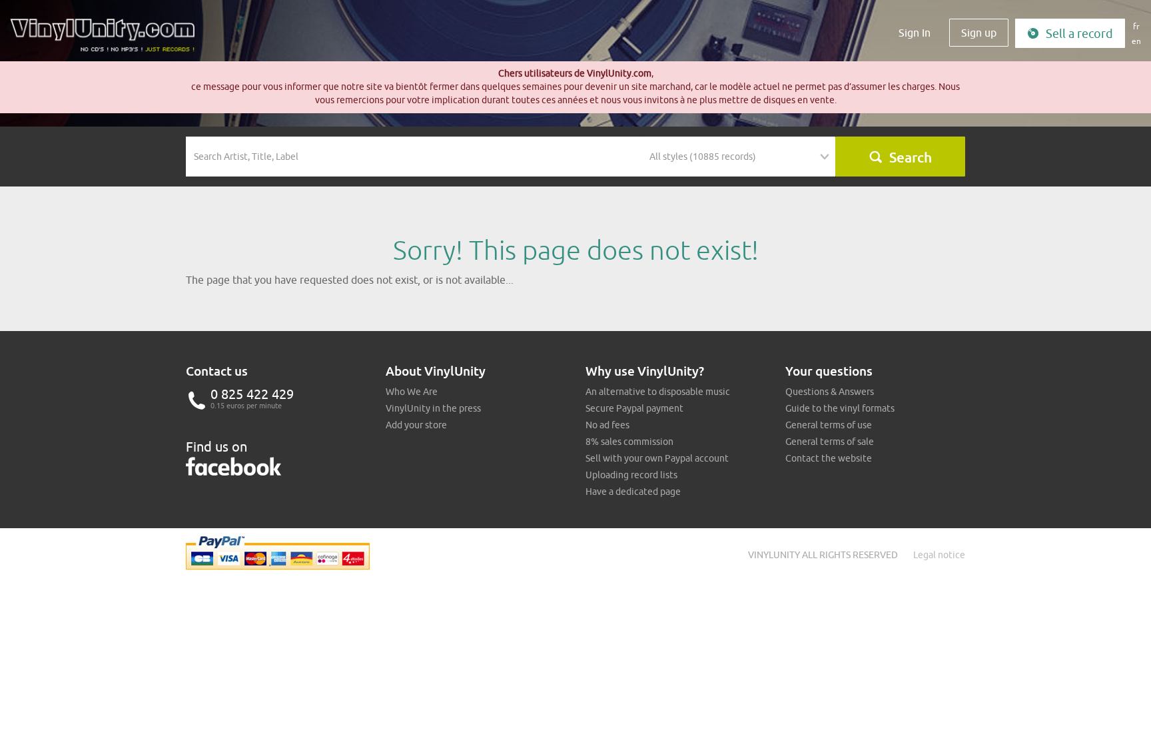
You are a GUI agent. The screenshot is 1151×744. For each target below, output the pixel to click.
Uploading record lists (631, 475)
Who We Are (412, 391)
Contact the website (828, 458)
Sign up (978, 33)
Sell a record (1079, 34)
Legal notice (939, 555)
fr (1136, 26)
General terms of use (828, 425)
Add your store (416, 425)
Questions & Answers (829, 391)
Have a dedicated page (633, 491)
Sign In (915, 33)
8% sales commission (629, 441)
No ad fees (607, 425)
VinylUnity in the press (433, 408)
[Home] (107, 40)
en (1136, 41)
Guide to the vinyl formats (840, 408)
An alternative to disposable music (657, 391)
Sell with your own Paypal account (657, 458)
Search (910, 157)
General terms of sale (829, 441)
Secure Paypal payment (634, 408)
